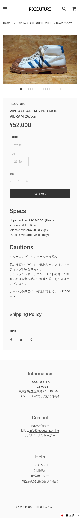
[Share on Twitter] (21, 339)
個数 (12, 174)
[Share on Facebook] (11, 339)
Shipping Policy (26, 314)
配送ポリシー (40, 476)
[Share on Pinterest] (31, 339)
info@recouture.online (44, 430)
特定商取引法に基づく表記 (40, 481)
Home (6, 23)
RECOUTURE (17, 104)
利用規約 (40, 470)
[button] (21, 89)
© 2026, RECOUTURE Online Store (35, 507)
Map (57, 391)
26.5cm (19, 161)
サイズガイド (40, 465)
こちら (44, 435)
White (18, 145)
